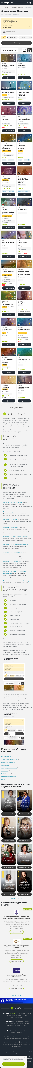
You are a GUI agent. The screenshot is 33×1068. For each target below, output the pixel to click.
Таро (2, 846)
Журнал (25, 1015)
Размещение (19, 1021)
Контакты (20, 1036)
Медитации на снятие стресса (12, 552)
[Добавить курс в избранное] (14, 55)
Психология (2, 874)
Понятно (13, 1064)
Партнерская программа (20, 1030)
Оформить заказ (9, 130)
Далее (9, 78)
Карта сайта (26, 1038)
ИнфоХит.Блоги (21, 1025)
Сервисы (6, 1023)
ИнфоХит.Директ (11, 1025)
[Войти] (30, 2)
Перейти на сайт (9, 814)
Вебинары (18, 1015)
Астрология (18, 794)
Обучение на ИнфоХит (25, 37)
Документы (28, 1036)
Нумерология (2, 794)
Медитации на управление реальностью (15, 512)
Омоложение (2, 821)
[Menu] (2, 2)
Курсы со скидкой (12, 37)
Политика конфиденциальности (12, 1038)
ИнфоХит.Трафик (24, 1023)
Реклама (26, 1021)
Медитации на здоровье (10, 527)
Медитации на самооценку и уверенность (16, 536)
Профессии (22, 1013)
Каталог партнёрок (16, 1032)
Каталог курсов (14, 1013)
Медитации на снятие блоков (12, 561)
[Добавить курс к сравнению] (11, 55)
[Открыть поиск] (27, 2)
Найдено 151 (16, 43)
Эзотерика (18, 820)
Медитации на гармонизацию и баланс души (17, 581)
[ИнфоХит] (8, 2)
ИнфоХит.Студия (14, 1023)
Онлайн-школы (10, 1015)
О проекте (14, 1036)
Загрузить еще (16, 407)
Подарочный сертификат (16, 1017)
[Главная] (2, 7)
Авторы (28, 1013)
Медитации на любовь (10, 519)
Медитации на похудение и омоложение (15, 544)
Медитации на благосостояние (12, 502)
